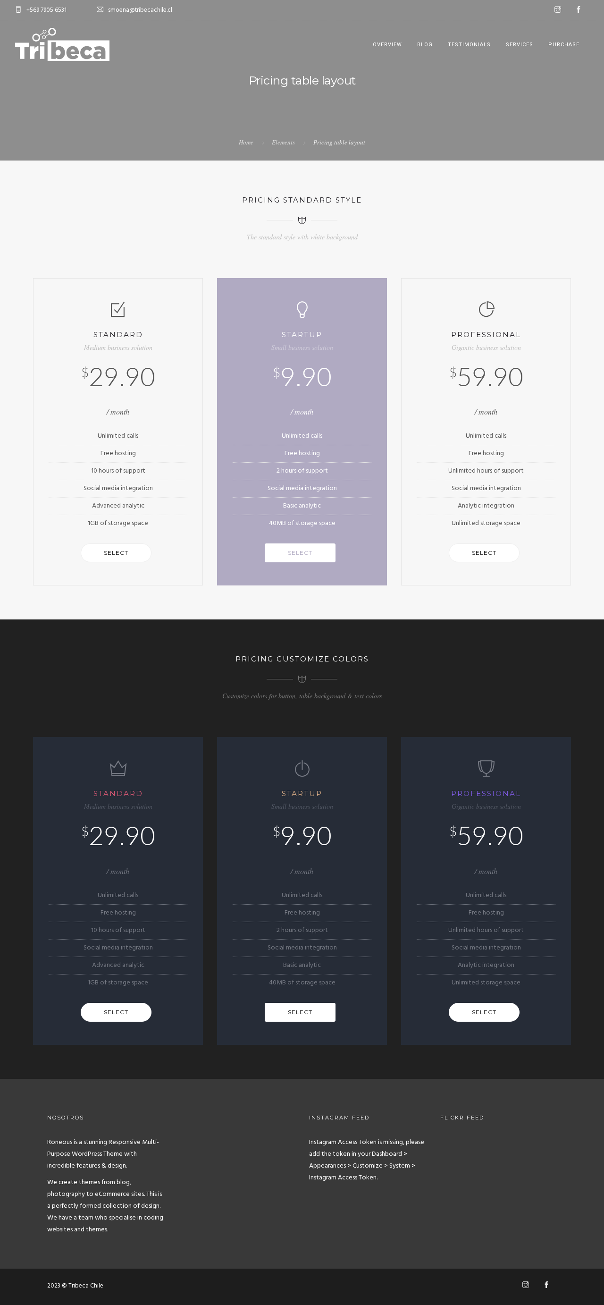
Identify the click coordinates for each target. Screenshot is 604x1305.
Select (116, 552)
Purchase (563, 45)
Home (246, 142)
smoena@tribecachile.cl (140, 10)
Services (519, 45)
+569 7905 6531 (46, 10)
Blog (425, 45)
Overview (387, 45)
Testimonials (469, 45)
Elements (283, 142)
